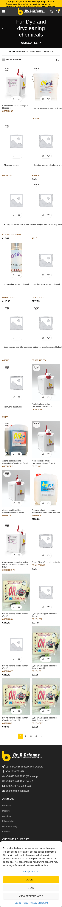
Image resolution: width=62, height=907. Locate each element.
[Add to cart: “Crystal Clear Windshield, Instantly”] (43, 555)
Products (6, 805)
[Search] (51, 11)
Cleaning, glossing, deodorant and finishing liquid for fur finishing (46, 511)
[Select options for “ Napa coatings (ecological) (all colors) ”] (43, 337)
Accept (31, 879)
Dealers (6, 811)
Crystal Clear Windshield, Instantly (46, 562)
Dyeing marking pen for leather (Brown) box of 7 (44, 667)
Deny (31, 888)
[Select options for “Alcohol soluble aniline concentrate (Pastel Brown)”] (13, 503)
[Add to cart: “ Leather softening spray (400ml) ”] (43, 275)
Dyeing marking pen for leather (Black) (15, 615)
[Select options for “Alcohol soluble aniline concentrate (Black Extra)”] (43, 397)
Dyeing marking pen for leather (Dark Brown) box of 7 (15, 719)
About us (6, 816)
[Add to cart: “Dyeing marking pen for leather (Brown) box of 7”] (43, 659)
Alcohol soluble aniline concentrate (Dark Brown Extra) (15, 462)
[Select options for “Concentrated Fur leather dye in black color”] (13, 99)
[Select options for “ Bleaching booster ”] (13, 155)
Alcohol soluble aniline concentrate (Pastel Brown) (13, 511)
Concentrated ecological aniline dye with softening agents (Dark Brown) (15, 564)
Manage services (31, 871)
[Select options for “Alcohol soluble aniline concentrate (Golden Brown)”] (43, 454)
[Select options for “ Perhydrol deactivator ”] (13, 397)
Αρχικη (12, 51)
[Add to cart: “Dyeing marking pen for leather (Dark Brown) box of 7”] (13, 711)
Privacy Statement (38, 903)
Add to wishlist (19, 99)
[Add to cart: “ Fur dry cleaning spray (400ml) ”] (13, 275)
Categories (29, 43)
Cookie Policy (21, 903)
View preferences (31, 896)
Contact (6, 831)
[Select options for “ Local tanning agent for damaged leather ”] (13, 337)
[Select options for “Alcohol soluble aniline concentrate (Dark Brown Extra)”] (13, 454)
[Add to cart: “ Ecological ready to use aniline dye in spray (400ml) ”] (13, 215)
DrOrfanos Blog (9, 826)
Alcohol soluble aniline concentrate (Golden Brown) (43, 462)
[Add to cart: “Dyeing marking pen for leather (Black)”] (13, 607)
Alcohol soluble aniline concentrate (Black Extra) (42, 405)
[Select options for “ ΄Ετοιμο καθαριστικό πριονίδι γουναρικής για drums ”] (43, 99)
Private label (8, 821)
